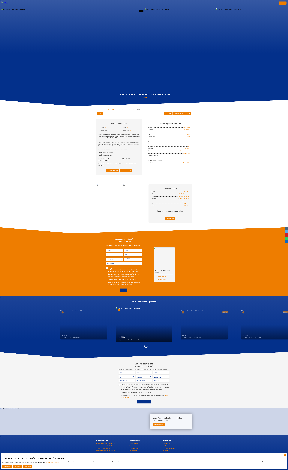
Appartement (104, 109)
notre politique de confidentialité (52, 462)
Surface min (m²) (141, 380)
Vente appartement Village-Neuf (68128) (105, 450)
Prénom (109, 250)
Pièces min (156, 380)
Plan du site (166, 450)
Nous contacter (133, 450)
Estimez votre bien (134, 443)
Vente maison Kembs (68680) (103, 448)
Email (108, 254)
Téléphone (128, 254)
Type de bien (139, 375)
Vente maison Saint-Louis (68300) (104, 445)
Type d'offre (122, 375)
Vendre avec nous (134, 445)
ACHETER (134, 3)
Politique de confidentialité (169, 448)
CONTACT (151, 3)
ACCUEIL (128, 3)
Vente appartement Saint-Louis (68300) (105, 443)
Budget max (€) (123, 380)
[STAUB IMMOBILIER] (6, 3)
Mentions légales (167, 445)
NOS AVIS (145, 3)
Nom (126, 250)
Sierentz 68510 (111, 109)
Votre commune (110, 259)
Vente (98, 109)
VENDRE (140, 3)
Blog (156, 3)
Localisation (156, 375)
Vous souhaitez (127, 258)
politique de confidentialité (126, 284)
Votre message (110, 263)
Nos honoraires (166, 443)
